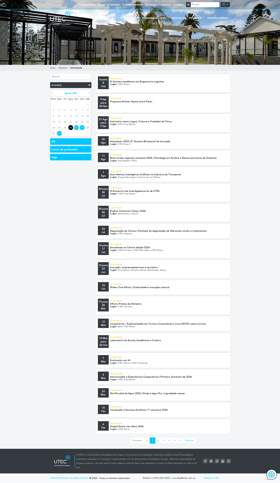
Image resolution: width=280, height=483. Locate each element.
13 (76, 115)
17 (59, 121)
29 (88, 127)
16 (53, 121)
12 (71, 115)
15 (88, 115)
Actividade (56, 85)
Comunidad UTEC (155, 18)
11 (65, 115)
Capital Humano (133, 4)
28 (82, 127)
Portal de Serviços (109, 4)
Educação (108, 18)
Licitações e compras (158, 4)
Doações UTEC (211, 478)
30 (53, 133)
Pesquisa (196, 18)
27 (76, 127)
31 (59, 133)
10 (59, 115)
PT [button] (224, 4)
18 (65, 121)
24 (59, 127)
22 (88, 121)
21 (82, 121)
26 (71, 127)
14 (82, 115)
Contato (179, 4)
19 (71, 121)
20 (76, 121)
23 (53, 127)
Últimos (189, 440)
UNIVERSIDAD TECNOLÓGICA (69, 478)
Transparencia (86, 4)
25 (65, 127)
